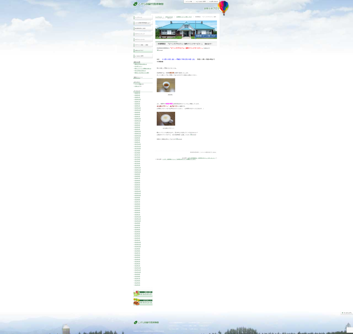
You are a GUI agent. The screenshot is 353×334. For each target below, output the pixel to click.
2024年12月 (138, 108)
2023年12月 (138, 118)
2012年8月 (137, 276)
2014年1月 (137, 240)
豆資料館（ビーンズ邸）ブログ (184, 16)
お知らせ (137, 86)
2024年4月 (137, 114)
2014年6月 (137, 229)
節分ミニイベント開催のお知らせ (143, 68)
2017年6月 (137, 157)
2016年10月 (138, 172)
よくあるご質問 (201, 1)
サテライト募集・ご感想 (141, 45)
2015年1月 (137, 214)
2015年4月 (137, 208)
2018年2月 (137, 140)
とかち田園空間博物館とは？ (142, 23)
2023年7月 (137, 123)
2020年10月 (138, 135)
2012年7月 (137, 278)
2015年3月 (137, 210)
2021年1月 (137, 129)
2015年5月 (137, 206)
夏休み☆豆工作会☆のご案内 (142, 72)
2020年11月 (138, 133)
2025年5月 (137, 103)
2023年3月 (137, 127)
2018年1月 (137, 142)
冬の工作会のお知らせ (140, 70)
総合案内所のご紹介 (140, 28)
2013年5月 (137, 257)
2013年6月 (137, 255)
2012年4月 (137, 285)
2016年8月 (137, 176)
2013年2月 (137, 263)
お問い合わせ (214, 1)
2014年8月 (137, 225)
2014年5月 (137, 231)
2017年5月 (137, 159)
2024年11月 (138, 110)
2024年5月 (137, 112)
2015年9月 (137, 197)
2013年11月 (138, 244)
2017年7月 (137, 155)
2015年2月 (137, 212)
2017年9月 (137, 150)
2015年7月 (137, 201)
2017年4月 (137, 161)
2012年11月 (138, 270)
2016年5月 (137, 182)
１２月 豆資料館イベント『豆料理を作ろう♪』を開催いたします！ (179, 159)
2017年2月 (137, 163)
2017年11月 (138, 146)
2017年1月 (137, 165)
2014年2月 (137, 238)
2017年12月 (138, 144)
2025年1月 (137, 105)
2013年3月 (137, 261)
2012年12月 (138, 268)
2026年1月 (137, 97)
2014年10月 (138, 221)
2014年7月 (137, 227)
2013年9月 (137, 248)
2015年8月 (137, 199)
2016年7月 (137, 178)
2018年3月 (137, 137)
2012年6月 (137, 280)
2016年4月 (137, 184)
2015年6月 (137, 204)
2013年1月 (137, 265)
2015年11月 (138, 193)
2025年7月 (137, 101)
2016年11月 (138, 169)
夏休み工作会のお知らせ (141, 64)
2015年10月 (138, 195)
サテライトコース (140, 39)
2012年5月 (137, 283)
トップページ (158, 16)
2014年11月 (138, 219)
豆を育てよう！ (138, 66)
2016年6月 (137, 180)
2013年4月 (137, 259)
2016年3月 (137, 187)
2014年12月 (138, 216)
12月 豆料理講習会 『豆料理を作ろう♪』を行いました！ (201, 158)
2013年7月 (137, 253)
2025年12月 (138, 99)
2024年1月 (137, 116)
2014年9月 (137, 223)
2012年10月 (138, 272)
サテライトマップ (140, 34)
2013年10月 (138, 246)
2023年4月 (137, 125)
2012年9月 (137, 274)
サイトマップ (205, 329)
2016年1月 (137, 189)
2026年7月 (137, 93)
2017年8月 (137, 152)
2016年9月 (137, 174)
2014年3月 (137, 236)
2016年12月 (138, 167)
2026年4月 (137, 95)
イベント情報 (138, 84)
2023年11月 (138, 120)
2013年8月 (137, 251)
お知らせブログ (169, 16)
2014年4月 (137, 233)
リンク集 (189, 1)
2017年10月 (138, 148)
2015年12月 (138, 191)
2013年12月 (138, 242)
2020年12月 (138, 131)
